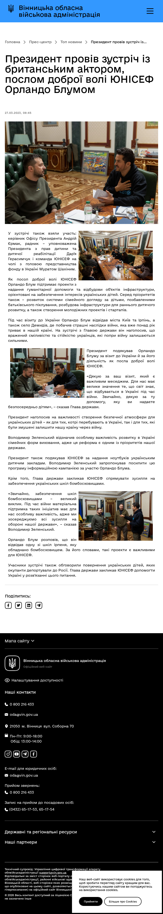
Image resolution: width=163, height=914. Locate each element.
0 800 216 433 (22, 792)
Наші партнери (21, 842)
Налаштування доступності (37, 680)
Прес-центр (40, 42)
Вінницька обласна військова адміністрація (59, 11)
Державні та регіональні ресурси (41, 832)
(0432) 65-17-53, (23, 809)
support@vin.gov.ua (52, 872)
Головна (12, 42)
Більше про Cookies (123, 901)
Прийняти (91, 901)
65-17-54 (46, 809)
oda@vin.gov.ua (24, 775)
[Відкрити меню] (150, 11)
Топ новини (71, 42)
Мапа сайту (17, 641)
